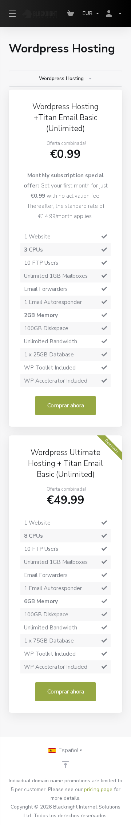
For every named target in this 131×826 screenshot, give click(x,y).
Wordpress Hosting (61, 78)
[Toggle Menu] (11, 13)
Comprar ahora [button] (65, 406)
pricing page (98, 789)
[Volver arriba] (65, 764)
